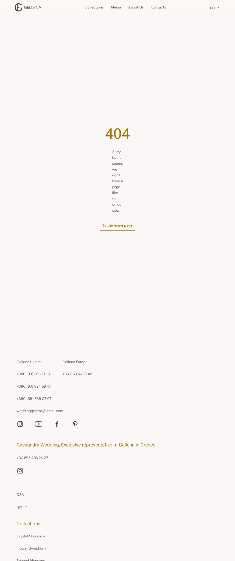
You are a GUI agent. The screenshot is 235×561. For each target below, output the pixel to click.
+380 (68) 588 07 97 (34, 399)
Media (116, 7)
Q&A (20, 495)
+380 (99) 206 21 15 (33, 374)
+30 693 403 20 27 (32, 458)
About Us (135, 7)
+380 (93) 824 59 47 (34, 386)
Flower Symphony (31, 548)
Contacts (158, 7)
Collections (94, 7)
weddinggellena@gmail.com (40, 411)
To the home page (117, 225)
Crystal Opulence (31, 536)
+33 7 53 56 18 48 (77, 374)
